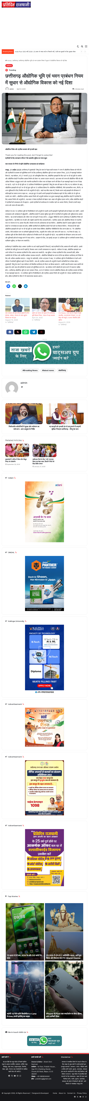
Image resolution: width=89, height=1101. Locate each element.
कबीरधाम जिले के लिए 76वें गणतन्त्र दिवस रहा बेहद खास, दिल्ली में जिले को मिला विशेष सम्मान (43, 461)
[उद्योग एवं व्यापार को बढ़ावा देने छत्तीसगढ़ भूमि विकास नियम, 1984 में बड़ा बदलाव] (44, 305)
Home (9, 60)
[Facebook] (9, 1075)
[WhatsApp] (20, 1075)
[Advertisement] (44, 26)
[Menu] (86, 46)
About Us (62, 1093)
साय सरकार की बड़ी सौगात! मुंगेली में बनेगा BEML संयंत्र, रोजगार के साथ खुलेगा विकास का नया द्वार (17, 315)
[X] (12, 1075)
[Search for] (82, 46)
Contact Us (71, 1093)
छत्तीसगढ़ (15, 60)
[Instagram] (17, 1075)
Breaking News (31, 370)
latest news (48, 370)
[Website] (22, 387)
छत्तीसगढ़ (63, 370)
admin (12, 89)
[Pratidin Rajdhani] (16, 5)
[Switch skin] (78, 46)
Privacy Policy (82, 1093)
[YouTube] (14, 1075)
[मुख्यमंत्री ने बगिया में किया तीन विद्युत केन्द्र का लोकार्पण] (17, 450)
